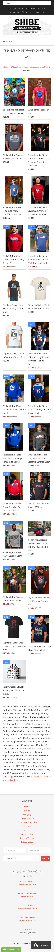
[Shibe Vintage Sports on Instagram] (35, 871)
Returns (27, 830)
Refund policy (27, 842)
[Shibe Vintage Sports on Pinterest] (30, 871)
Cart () (28, 12)
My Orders (15, 12)
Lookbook (27, 810)
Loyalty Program (27, 818)
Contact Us (27, 826)
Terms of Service (27, 838)
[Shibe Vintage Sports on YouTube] (24, 871)
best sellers (12, 780)
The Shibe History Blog (27, 822)
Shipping (27, 814)
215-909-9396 (27, 929)
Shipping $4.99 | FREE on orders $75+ (27, 8)
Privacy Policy (27, 834)
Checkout (39, 12)
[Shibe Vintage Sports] (27, 26)
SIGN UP (45, 858)
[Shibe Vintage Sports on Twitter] (13, 871)
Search (27, 806)
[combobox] (27, 3)
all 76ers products (39, 776)
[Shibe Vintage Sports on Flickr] (40, 871)
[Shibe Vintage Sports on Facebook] (19, 871)
